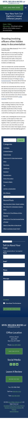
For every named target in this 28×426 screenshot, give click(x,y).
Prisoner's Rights (7, 182)
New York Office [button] (14, 351)
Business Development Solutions (13, 407)
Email (5, 261)
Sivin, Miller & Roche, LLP (15, 402)
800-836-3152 (17, 391)
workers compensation (9, 188)
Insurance (5, 171)
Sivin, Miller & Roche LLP (12, 48)
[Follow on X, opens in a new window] (14, 364)
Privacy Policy (20, 406)
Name (5, 253)
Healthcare (6, 168)
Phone (5, 270)
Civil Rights (6, 148)
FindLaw (14, 409)
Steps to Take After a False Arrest (12, 225)
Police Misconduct (5, 50)
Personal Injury (7, 175)
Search (21, 140)
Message (6, 278)
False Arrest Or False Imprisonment (12, 158)
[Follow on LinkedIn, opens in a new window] (17, 364)
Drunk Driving (7, 154)
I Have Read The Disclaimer (13, 303)
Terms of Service (14, 411)
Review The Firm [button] (14, 379)
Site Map (12, 406)
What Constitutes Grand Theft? (11, 229)
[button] (25, 7)
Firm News (6, 165)
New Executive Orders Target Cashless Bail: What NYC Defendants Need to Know (13, 206)
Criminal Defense (8, 151)
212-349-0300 (16, 345)
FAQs (4, 161)
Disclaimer (6, 299)
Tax (4, 185)
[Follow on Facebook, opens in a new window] (11, 364)
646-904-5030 (14, 7)
